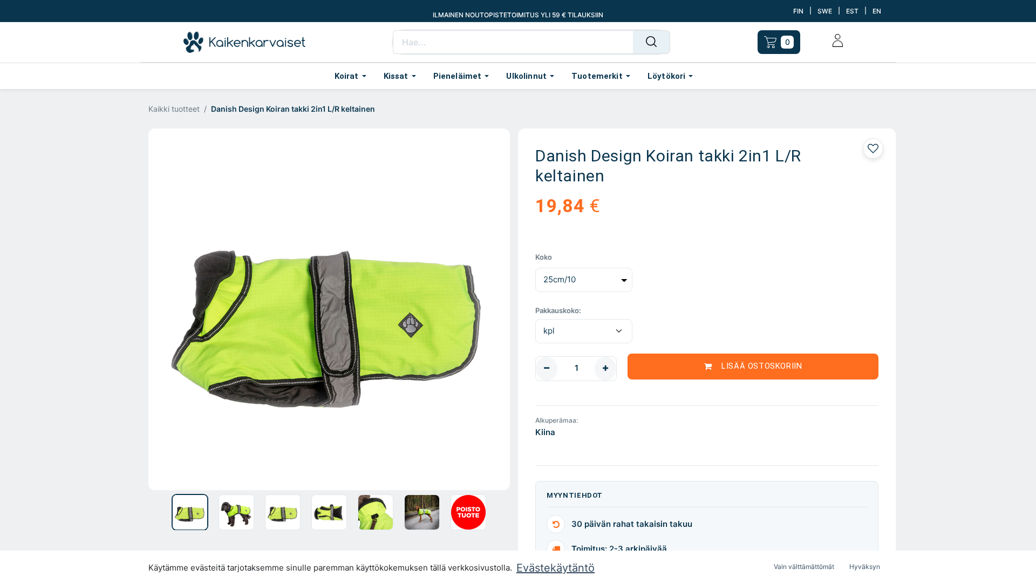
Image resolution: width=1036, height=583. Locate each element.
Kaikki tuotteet (174, 108)
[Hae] (651, 42)
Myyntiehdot (575, 495)
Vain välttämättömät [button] (804, 566)
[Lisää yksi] (605, 369)
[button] (175, 309)
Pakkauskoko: (558, 310)
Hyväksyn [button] (864, 566)
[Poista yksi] (546, 369)
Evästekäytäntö (555, 567)
